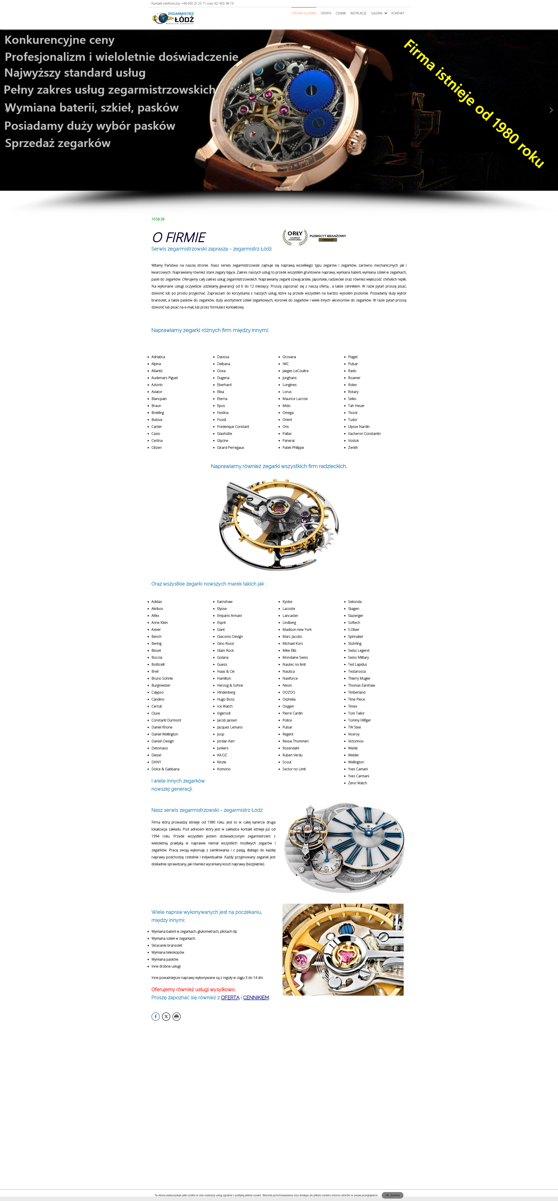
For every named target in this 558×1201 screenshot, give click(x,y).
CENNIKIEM (256, 997)
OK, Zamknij (392, 1195)
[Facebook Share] (155, 1016)
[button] (6, 110)
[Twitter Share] (166, 1016)
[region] (279, 122)
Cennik (341, 13)
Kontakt (397, 13)
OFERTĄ (230, 997)
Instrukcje (358, 13)
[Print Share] (176, 1016)
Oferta (326, 13)
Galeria (376, 13)
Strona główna (303, 13)
